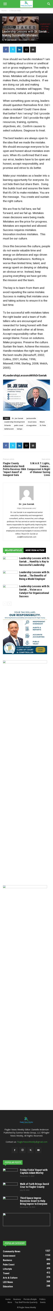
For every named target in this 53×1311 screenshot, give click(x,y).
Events (42, 1302)
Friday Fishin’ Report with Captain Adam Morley (34, 1171)
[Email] (26, 49)
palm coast (18, 425)
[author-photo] (26, 500)
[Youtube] (38, 1150)
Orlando (7, 425)
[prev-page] (5, 604)
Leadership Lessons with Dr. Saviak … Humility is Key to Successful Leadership (34, 561)
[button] (5, 4)
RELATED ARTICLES (13, 550)
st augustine (31, 425)
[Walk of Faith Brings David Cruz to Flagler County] (10, 1188)
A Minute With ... (16, 10)
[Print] (33, 49)
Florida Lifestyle (30, 1299)
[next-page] (9, 604)
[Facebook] (6, 49)
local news (32, 422)
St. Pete (43, 425)
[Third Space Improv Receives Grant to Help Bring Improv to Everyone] (10, 1202)
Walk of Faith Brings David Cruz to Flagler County (34, 1185)
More (10, 1302)
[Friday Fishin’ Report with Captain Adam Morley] (10, 1173)
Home (4, 10)
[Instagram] (22, 1150)
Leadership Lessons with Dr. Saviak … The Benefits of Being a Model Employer (34, 575)
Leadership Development (14, 422)
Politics (42, 1299)
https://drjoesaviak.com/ (26, 508)
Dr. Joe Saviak (10, 40)
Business (17, 1299)
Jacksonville (31, 418)
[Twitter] (13, 49)
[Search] (49, 4)
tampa (19, 429)
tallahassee (9, 429)
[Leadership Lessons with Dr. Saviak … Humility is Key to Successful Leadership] (10, 562)
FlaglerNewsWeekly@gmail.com (32, 1141)
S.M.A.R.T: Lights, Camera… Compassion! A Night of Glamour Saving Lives (38, 469)
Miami (42, 422)
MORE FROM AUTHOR (34, 550)
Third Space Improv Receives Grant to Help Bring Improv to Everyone (33, 1200)
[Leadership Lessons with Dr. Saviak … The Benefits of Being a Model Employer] (10, 576)
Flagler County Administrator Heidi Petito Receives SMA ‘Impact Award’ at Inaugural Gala (14, 469)
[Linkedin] (19, 49)
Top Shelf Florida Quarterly (26, 1302)
